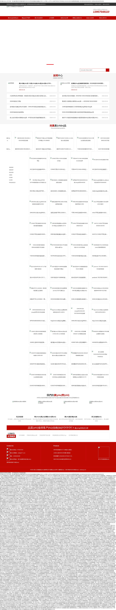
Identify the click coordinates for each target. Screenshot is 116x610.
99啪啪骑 (11, 482)
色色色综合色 (109, 582)
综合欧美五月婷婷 (100, 542)
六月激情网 (18, 599)
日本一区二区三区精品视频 (80, 596)
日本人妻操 (65, 556)
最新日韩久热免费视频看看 (47, 480)
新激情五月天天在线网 (56, 556)
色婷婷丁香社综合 (60, 597)
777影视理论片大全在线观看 (87, 524)
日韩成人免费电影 (109, 517)
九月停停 (106, 481)
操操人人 (29, 526)
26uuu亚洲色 (19, 517)
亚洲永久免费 (87, 532)
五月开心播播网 (67, 569)
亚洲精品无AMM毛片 (36, 559)
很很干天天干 (48, 509)
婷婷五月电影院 (68, 490)
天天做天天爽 (12, 517)
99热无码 (45, 538)
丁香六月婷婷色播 (79, 494)
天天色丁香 (18, 603)
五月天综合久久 (25, 605)
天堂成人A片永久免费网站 (57, 605)
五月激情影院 (34, 566)
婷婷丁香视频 (39, 556)
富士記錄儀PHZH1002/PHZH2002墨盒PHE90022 (100, 364)
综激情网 (41, 485)
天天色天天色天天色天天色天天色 (12, 602)
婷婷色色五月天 (33, 495)
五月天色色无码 (80, 487)
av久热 (47, 488)
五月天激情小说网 (67, 575)
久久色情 (20, 492)
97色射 (109, 603)
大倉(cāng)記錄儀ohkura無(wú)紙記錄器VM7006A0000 (100, 191)
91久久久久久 (109, 494)
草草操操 (18, 578)
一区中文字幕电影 (101, 582)
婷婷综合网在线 (72, 602)
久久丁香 (47, 475)
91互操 (60, 477)
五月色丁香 (77, 541)
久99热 (40, 507)
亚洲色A (32, 525)
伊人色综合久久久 (61, 498)
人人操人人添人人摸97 (29, 517)
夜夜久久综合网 (55, 529)
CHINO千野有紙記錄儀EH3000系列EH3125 (80, 234)
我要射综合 (23, 502)
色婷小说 (78, 482)
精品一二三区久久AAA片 (81, 573)
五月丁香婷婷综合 (73, 501)
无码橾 (107, 541)
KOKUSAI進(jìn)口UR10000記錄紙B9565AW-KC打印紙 (100, 299)
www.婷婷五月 (38, 538)
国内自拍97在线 (50, 573)
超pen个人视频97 (23, 561)
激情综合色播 (5, 508)
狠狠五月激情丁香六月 (71, 553)
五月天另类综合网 (74, 538)
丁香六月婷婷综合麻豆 (85, 565)
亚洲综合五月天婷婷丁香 (63, 501)
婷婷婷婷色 (73, 606)
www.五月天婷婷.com (8, 509)
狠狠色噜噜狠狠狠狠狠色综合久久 (12, 485)
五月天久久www (63, 573)
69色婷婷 (44, 576)
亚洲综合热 (72, 590)
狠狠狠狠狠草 (31, 535)
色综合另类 (25, 597)
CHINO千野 (12, 207)
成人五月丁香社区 (88, 504)
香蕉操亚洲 (50, 592)
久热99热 (50, 492)
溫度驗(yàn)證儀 (13, 360)
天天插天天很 (71, 482)
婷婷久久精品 (47, 562)
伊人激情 (26, 525)
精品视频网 (37, 585)
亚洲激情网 (15, 582)
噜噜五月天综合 (47, 524)
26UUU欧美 (42, 529)
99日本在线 (81, 502)
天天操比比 (97, 538)
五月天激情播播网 (94, 522)
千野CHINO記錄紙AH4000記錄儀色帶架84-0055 (80, 212)
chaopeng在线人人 (29, 538)
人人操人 (103, 494)
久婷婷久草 (105, 593)
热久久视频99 (42, 499)
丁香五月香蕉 (27, 522)
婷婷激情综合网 (85, 606)
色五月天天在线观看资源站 (25, 582)
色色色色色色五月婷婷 (52, 552)
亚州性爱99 (30, 502)
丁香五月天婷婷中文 (58, 492)
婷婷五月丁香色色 (31, 539)
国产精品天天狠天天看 (100, 505)
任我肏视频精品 (51, 546)
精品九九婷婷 (8, 576)
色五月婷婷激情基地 (60, 518)
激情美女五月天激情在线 (49, 481)
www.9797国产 (24, 485)
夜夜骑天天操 (46, 532)
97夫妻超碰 (24, 497)
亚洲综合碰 (83, 588)
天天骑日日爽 (53, 507)
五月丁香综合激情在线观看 (92, 603)
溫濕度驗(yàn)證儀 (14, 356)
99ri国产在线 (25, 480)
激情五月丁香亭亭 (12, 481)
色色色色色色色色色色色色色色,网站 (26, 548)
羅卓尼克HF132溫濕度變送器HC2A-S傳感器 (80, 277)
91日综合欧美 (40, 515)
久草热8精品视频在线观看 (85, 559)
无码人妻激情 (102, 551)
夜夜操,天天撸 (61, 491)
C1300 (10, 180)
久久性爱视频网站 (40, 573)
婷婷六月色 (101, 526)
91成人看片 (75, 575)
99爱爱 (31, 512)
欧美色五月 (48, 529)
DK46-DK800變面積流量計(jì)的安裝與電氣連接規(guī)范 (78, 112)
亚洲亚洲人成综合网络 (43, 495)
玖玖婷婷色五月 (76, 508)
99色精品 (27, 524)
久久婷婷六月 (102, 518)
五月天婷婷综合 (51, 569)
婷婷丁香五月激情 (101, 536)
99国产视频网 (74, 478)
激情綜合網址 (47, 593)
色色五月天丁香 (39, 593)
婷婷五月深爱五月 (77, 495)
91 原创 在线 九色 (103, 507)
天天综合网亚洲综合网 (92, 518)
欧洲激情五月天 (19, 573)
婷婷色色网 (18, 583)
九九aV (11, 488)
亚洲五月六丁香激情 (30, 488)
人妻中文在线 (89, 590)
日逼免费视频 (87, 566)
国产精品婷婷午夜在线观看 (69, 528)
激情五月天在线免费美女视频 (79, 512)
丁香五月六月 (11, 522)
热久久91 (16, 526)
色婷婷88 (51, 502)
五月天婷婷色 (34, 551)
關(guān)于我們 (26, 18)
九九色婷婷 (43, 535)
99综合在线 (3, 592)
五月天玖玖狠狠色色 (76, 522)
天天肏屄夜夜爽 (29, 590)
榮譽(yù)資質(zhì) (77, 18)
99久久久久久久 (108, 534)
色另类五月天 (104, 546)
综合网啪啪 (33, 524)
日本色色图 (22, 512)
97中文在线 (74, 481)
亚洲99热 (111, 583)
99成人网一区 (60, 589)
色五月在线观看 (9, 514)
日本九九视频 (22, 487)
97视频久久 (6, 534)
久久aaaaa (64, 515)
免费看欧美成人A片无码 (76, 568)
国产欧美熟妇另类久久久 (53, 549)
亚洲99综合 (87, 521)
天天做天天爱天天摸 (45, 582)
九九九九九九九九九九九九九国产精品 (16, 504)
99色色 (20, 546)
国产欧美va (59, 593)
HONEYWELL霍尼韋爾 (15, 240)
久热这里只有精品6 (53, 563)
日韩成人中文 (111, 553)
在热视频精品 (64, 592)
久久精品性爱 (68, 518)
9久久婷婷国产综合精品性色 (67, 599)
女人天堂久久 (75, 563)
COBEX (11, 302)
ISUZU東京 (12, 244)
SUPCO (11, 291)
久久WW (104, 478)
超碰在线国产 (95, 531)
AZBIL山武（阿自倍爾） (15, 196)
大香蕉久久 (112, 590)
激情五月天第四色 (64, 494)
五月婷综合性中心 (75, 582)
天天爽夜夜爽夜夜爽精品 (72, 579)
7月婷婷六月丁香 (85, 558)
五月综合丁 (48, 521)
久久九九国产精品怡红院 (69, 570)
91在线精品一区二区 (31, 602)
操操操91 (17, 592)
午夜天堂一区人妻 (58, 502)
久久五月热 (50, 505)
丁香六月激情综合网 (44, 600)
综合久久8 (28, 576)
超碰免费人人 (45, 548)
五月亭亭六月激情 (8, 498)
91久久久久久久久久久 (93, 492)
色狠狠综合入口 (15, 507)
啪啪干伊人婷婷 (40, 536)
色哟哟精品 (110, 565)
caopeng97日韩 (11, 597)
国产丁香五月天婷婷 (104, 487)
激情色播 (112, 514)
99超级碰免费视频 (72, 576)
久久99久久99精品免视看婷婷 (41, 572)
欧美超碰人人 (20, 525)
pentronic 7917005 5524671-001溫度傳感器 (100, 277)
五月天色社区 (31, 568)
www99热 (42, 578)
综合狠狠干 (43, 553)
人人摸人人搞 (94, 532)
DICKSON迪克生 (14, 215)
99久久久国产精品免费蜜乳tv (57, 548)
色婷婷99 (85, 568)
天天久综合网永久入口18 (57, 596)
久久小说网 (29, 555)
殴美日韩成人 (25, 494)
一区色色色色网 (8, 582)
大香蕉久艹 (25, 596)
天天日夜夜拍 (33, 599)
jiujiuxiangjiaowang (4, 525)
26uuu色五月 (26, 477)
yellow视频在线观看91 (39, 482)
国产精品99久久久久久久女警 (29, 511)
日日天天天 (9, 497)
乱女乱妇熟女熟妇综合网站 (24, 570)
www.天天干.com (4, 553)
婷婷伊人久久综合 (66, 526)
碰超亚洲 (40, 575)
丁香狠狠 (60, 563)
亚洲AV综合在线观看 (52, 517)
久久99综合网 (107, 498)
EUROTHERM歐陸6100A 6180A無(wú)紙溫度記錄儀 (59, 385)
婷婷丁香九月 (88, 515)
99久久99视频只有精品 (51, 482)
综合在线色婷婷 (66, 497)
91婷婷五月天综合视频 (96, 528)
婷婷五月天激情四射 (83, 600)
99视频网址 (19, 596)
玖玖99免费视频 (65, 538)
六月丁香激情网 (36, 562)
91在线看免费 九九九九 (44, 497)
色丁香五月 (55, 477)
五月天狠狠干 (110, 508)
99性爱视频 (97, 524)
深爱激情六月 (21, 499)
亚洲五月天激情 (72, 480)
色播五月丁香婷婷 (56, 579)
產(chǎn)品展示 (39, 18)
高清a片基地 (19, 495)
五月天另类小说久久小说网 (27, 482)
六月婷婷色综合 (110, 478)
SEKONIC (12, 280)
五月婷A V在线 (16, 488)
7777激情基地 (78, 585)
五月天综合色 (57, 592)
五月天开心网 (88, 552)
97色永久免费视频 (100, 475)
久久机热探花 (109, 551)
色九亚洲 (31, 494)
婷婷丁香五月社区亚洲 (89, 481)
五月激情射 (95, 590)
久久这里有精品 (14, 512)
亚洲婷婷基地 (6, 512)
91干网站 (94, 515)
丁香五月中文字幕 (63, 544)
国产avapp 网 (57, 505)
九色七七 (35, 521)
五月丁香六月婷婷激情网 (97, 534)
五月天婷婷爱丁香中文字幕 (29, 515)
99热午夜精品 (111, 561)
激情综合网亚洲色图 (34, 531)
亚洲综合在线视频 (11, 536)
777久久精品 (89, 529)
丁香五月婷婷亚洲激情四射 (9, 606)
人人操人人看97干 (91, 596)
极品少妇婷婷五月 (101, 499)
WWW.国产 (58, 525)
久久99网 (65, 545)
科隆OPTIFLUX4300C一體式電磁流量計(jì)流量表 (38, 299)
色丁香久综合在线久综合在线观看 (76, 511)
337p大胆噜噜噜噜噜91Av (71, 534)
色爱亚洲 (53, 501)
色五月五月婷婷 (29, 607)
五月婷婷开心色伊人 (36, 576)
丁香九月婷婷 (92, 502)
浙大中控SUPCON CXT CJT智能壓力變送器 (38, 277)
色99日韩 (98, 494)
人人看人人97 (94, 501)
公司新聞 (51, 18)
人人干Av (105, 515)
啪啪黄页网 (88, 548)
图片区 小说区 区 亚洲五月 (76, 589)
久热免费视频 (50, 541)
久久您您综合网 (91, 569)
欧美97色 (5, 605)
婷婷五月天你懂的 (30, 565)
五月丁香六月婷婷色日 (56, 575)
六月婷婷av (103, 535)
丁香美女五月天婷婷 (71, 498)
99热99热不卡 (101, 552)
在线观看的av (17, 575)
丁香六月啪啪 (55, 509)
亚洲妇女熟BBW (47, 491)
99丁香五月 (58, 538)
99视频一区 (93, 582)
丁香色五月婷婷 (104, 495)
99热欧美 (77, 524)
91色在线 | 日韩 (63, 551)
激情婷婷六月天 (30, 532)
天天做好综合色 (32, 528)
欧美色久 (95, 529)
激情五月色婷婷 (110, 491)
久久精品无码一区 (110, 552)
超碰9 (4, 499)
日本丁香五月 (43, 525)
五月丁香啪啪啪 (84, 505)
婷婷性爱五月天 (23, 572)
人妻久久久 (96, 485)
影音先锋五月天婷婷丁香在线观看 (53, 603)
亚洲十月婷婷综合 (78, 504)
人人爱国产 (35, 499)
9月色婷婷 (50, 485)
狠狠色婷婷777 (31, 593)
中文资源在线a (53, 495)
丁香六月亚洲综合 (92, 600)
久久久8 (45, 492)
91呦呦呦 (107, 592)
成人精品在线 (14, 570)
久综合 (69, 544)
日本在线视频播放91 (21, 553)
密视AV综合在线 (64, 549)
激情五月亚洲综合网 (29, 585)
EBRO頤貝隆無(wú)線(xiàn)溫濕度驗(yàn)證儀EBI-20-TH (80, 385)
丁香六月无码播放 (22, 589)
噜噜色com (95, 559)
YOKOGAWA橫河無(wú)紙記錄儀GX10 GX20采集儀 (80, 256)
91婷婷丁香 (86, 578)
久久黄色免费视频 (103, 492)
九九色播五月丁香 (16, 518)
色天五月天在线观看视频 (97, 512)
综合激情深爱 (19, 597)
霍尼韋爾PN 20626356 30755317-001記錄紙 (63, 456)
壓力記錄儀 (12, 381)
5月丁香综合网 (35, 570)
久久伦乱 (62, 534)
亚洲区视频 (36, 588)
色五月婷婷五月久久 (78, 532)
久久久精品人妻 (54, 582)
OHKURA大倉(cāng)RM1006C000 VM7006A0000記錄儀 (80, 320)
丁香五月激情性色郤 (21, 555)
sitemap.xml (83, 469)
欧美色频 (86, 498)
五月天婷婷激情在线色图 (68, 593)
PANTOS (11, 316)
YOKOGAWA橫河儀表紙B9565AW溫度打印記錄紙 (38, 256)
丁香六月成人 (83, 518)
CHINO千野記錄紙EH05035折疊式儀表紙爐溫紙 (38, 234)
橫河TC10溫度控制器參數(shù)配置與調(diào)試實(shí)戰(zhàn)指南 (81, 117)
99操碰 (61, 490)
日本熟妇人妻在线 (11, 595)
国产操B (83, 548)
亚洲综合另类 (24, 544)
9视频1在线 (110, 531)
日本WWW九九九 (17, 586)
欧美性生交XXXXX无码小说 (77, 521)
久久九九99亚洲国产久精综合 (76, 531)
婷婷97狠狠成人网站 (95, 606)
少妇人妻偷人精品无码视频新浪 (67, 555)
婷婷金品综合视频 (80, 528)
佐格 (10, 374)
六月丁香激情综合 (4, 475)
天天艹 (66, 491)
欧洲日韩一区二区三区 (22, 595)
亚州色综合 (112, 572)
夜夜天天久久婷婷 (80, 555)
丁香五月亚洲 (3, 480)
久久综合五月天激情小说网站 (28, 556)
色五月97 (100, 529)
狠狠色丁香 (111, 544)
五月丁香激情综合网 (55, 475)
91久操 (36, 596)
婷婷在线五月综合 (42, 484)
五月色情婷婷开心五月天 (58, 514)
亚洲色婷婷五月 (74, 488)
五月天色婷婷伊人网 (37, 491)
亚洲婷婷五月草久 (61, 484)
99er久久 (94, 480)
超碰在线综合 (54, 544)
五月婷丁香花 (50, 518)
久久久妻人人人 (47, 575)
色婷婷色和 (107, 569)
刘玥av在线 (47, 536)
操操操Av (54, 578)
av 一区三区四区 (7, 572)
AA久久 (26, 558)
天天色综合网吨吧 (108, 595)
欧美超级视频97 (19, 522)
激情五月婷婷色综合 (35, 583)
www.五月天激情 (59, 541)
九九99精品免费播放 (17, 484)
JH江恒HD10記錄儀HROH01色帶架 (38, 169)
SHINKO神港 (12, 283)
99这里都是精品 (60, 487)
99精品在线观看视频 (83, 576)
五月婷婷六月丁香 (57, 565)
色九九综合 (79, 480)
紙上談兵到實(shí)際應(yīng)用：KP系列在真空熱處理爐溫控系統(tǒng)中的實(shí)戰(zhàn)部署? (28, 117)
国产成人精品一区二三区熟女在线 (96, 568)
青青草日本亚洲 (108, 526)
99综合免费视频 (35, 505)
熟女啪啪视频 (110, 585)
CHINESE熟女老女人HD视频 (98, 541)
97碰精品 (22, 592)
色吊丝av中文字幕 (47, 561)
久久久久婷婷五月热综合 (15, 494)
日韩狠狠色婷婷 (20, 538)
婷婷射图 (60, 570)
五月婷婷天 (59, 524)
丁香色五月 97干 (22, 481)
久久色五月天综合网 (47, 559)
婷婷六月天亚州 (91, 475)
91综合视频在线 (81, 605)
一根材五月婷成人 (58, 522)
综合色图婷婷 (111, 490)
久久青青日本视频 (34, 542)
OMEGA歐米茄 (13, 262)
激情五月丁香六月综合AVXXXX (52, 599)
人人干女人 (75, 544)
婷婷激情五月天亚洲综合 (98, 589)
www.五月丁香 (56, 485)
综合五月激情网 (36, 478)
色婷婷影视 (69, 509)
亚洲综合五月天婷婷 (73, 580)
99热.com (52, 536)
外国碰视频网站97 (95, 546)
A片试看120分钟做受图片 (26, 569)
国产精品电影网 (42, 607)
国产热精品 (70, 532)
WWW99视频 (21, 563)
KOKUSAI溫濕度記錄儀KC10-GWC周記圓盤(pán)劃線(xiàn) (80, 299)
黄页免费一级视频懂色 (52, 519)
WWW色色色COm (51, 487)
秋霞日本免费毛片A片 (92, 526)
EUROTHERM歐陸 (14, 225)
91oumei (98, 535)
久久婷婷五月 (35, 582)
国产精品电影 (62, 509)
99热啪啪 (72, 494)
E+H (10, 305)
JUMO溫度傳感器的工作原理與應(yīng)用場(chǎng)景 (77, 106)
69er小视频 (18, 605)
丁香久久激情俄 (25, 508)
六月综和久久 (95, 551)
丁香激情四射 (66, 590)
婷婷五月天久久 (55, 606)
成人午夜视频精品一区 (40, 517)
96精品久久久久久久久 (29, 536)
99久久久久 (28, 478)
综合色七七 (63, 475)
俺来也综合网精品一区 (24, 559)
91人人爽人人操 (30, 487)
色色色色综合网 (51, 525)
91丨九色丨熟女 (10, 592)
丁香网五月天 (40, 599)
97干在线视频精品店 (50, 597)
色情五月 (27, 541)
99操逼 (71, 566)
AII (10, 363)
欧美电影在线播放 (47, 555)
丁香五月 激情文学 (91, 488)
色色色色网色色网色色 (29, 514)
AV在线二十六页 (85, 514)
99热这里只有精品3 (34, 558)
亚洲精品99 (56, 566)
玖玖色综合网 (48, 578)
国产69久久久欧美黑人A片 (86, 485)
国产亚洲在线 (13, 548)
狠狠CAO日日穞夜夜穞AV (53, 545)
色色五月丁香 (67, 481)
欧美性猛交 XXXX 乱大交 (102, 544)
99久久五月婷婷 (92, 573)
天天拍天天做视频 (73, 491)
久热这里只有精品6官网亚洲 (46, 558)
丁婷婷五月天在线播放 (75, 477)
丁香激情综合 (108, 475)
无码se (110, 495)
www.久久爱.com (62, 507)
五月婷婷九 (17, 482)
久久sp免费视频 (91, 562)
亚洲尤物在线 (104, 588)
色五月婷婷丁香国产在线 (103, 488)
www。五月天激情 (41, 602)
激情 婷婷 (78, 558)
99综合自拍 (4, 522)
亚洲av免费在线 (95, 508)
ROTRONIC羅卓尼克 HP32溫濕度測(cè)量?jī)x (59, 256)
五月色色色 (106, 563)
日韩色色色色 (35, 498)
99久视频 (93, 544)
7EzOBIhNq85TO (28, 529)
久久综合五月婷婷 (108, 579)
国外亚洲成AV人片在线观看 (13, 569)
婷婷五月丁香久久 (34, 578)
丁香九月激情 (88, 531)
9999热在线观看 (40, 514)
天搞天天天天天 (67, 563)
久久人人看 (17, 544)
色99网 (86, 502)
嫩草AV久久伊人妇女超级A (40, 569)
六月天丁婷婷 (93, 525)
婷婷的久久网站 (49, 504)
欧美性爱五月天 (22, 519)
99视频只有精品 (51, 512)
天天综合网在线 (97, 484)
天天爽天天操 (63, 511)
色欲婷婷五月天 (96, 549)
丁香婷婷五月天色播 (31, 519)
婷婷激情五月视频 (56, 559)
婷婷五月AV (52, 494)
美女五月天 (31, 596)
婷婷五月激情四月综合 (81, 545)
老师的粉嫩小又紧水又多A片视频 (53, 542)
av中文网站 (18, 511)
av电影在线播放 (49, 490)
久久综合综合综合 (39, 504)
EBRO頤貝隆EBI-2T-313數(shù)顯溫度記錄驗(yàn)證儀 (63, 449)
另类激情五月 (41, 544)
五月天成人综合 (57, 568)
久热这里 (67, 521)
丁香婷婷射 (41, 475)
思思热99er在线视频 (82, 562)
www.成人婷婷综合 (31, 481)
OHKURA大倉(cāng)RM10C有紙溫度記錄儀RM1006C (38, 212)
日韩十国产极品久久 (86, 549)
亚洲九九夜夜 (32, 597)
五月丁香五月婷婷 (11, 538)
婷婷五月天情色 (47, 528)
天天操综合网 (25, 495)
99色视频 (62, 521)
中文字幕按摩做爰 (105, 524)
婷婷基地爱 (44, 592)
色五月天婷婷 (76, 492)
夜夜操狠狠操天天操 (33, 497)
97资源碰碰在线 (62, 495)
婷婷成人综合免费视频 (109, 566)
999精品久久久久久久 (46, 477)
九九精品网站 (22, 532)
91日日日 (44, 552)
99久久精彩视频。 (39, 509)
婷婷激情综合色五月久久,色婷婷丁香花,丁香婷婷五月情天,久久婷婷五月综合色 (77, 517)
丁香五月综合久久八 (57, 528)
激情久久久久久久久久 (94, 519)
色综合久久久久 (82, 488)
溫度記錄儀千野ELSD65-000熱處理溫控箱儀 (59, 212)
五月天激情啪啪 (91, 535)
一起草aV (37, 535)
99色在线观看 (78, 583)
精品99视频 (93, 499)
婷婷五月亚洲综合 (8, 600)
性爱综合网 (24, 593)
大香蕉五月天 (89, 539)
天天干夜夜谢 (53, 570)
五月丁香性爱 (74, 526)
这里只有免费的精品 (40, 488)
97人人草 (64, 559)
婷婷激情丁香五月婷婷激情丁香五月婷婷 (37, 589)
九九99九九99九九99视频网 (58, 588)
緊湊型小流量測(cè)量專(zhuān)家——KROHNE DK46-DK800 (79, 101)
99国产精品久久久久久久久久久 (86, 490)
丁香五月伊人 (103, 508)
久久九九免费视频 (110, 576)
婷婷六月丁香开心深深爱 (97, 477)
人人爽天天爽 (56, 561)
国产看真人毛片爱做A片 (52, 551)
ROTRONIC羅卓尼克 (15, 273)
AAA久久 (108, 518)
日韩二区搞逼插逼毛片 (105, 549)
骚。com (2, 515)
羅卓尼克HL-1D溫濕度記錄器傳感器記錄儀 (59, 191)
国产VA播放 (78, 525)
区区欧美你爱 (70, 559)
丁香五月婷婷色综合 (31, 545)
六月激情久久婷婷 (10, 578)
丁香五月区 (20, 552)
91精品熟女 (31, 595)
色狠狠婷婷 (58, 531)
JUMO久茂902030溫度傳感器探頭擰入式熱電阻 (38, 342)
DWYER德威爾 (13, 222)
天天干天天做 (40, 609)
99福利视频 (17, 475)
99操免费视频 (92, 579)
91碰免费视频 (90, 570)
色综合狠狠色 (80, 553)
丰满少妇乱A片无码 (10, 603)
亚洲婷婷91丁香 (39, 532)
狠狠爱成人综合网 (62, 519)
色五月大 (53, 593)
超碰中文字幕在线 (10, 490)
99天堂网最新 (11, 605)
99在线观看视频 (106, 484)
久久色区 (57, 546)
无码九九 (40, 561)
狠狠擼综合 (78, 499)
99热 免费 (15, 498)
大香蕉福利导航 (21, 478)
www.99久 (28, 562)
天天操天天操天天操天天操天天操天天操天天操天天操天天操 (67, 586)
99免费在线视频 (43, 541)
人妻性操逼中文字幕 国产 (102, 556)
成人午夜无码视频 (56, 526)
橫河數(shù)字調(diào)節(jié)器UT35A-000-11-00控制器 (59, 342)
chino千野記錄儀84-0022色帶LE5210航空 (100, 212)
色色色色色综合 (26, 505)
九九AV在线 (106, 502)
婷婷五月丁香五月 (64, 546)
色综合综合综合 (93, 536)
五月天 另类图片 (106, 573)
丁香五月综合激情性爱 (84, 501)
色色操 (53, 524)
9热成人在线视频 (55, 521)
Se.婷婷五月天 (108, 607)
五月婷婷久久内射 (13, 487)
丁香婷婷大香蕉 (66, 524)
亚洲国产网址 (33, 609)
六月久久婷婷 (53, 498)
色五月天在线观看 (69, 548)
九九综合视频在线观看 (99, 597)
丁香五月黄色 (34, 501)
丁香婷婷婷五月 (34, 507)
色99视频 (80, 572)
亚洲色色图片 (80, 498)
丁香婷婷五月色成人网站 (25, 498)
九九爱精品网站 (26, 599)
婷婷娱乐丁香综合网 (49, 522)
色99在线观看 (25, 600)
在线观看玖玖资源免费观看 (92, 605)
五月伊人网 (102, 491)
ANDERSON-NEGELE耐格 (16, 189)
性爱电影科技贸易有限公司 (75, 592)
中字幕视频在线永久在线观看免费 (39, 563)
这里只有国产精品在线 (64, 552)
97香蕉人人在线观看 (64, 583)
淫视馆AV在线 (81, 552)
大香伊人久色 (11, 555)
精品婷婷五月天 (85, 522)
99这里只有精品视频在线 (65, 582)
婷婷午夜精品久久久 (50, 609)
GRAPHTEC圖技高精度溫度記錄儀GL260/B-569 (38, 364)
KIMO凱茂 (12, 251)
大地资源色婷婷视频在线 (91, 555)
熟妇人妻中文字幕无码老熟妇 (60, 535)
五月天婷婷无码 (74, 546)
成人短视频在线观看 (48, 568)
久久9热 (71, 505)
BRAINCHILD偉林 (14, 204)
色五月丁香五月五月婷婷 (103, 514)
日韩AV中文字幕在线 (85, 541)
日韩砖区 (11, 475)
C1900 (10, 177)
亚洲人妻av (5, 482)
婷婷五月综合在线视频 (96, 593)
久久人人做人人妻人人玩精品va (79, 569)
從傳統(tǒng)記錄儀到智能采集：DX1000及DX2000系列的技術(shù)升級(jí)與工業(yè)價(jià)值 (87, 83)
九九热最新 (76, 485)
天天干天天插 (101, 607)
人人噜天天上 (50, 602)
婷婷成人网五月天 (60, 512)
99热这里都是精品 (83, 579)
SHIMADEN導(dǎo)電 (15, 327)
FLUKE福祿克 (13, 229)
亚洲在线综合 (98, 490)
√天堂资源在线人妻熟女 (80, 556)
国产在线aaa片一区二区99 (88, 585)
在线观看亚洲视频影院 (28, 490)
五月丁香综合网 (66, 600)
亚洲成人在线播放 (108, 477)
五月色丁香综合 (66, 488)
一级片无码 (5, 517)
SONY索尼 (12, 287)
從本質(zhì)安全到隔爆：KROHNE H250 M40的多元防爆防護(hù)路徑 (81, 96)
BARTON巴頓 (13, 200)
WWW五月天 (10, 551)
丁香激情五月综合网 (25, 507)
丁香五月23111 (65, 505)
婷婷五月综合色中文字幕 (84, 546)
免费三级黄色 (78, 475)
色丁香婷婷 (110, 605)
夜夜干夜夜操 (84, 509)
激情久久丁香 (50, 576)
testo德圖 (12, 367)
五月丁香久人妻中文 (84, 538)
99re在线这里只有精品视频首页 (74, 484)
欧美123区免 (59, 572)
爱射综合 (71, 541)
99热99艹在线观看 (36, 526)
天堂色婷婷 (92, 592)
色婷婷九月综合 (17, 600)
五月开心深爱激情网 (78, 566)
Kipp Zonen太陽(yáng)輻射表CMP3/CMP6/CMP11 (100, 320)
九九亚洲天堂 (68, 512)
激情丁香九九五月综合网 (9, 511)
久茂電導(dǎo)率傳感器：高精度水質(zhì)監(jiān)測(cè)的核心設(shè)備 (28, 96)
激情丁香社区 (109, 596)
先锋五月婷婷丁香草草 (26, 521)
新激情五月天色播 (6, 563)
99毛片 (22, 607)
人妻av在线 (9, 593)
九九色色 (91, 509)
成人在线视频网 (103, 605)
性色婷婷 (106, 589)
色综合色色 (85, 607)
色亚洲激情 (15, 546)
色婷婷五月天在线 (77, 595)
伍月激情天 (108, 532)
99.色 (10, 586)
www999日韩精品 (42, 501)
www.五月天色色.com (35, 605)
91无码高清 (32, 534)
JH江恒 (11, 371)
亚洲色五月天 (94, 521)
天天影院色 (76, 505)
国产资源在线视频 (25, 578)
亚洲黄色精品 (76, 518)
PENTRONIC (12, 320)
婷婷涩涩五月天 (98, 570)
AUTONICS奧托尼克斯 (15, 193)
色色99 (55, 602)
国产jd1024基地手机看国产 (61, 480)
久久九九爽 (103, 576)
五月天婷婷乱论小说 (35, 477)
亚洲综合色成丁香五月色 (25, 566)
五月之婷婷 (76, 565)
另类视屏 (44, 586)
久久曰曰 (99, 573)
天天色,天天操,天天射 (80, 539)
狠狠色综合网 (97, 588)
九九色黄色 (42, 542)
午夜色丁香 (83, 482)
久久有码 (26, 492)
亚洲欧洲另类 (66, 603)
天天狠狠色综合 (26, 609)
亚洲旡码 (111, 588)
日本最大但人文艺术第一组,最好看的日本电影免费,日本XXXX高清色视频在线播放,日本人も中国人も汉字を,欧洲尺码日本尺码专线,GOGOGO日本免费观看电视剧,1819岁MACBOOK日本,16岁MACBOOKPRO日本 (52, 1)
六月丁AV (59, 600)
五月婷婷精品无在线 (68, 595)
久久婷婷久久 (81, 544)
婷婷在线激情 (99, 579)
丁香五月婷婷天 (27, 552)
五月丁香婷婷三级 (89, 599)
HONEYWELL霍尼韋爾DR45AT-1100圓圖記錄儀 (80, 342)
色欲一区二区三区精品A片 (74, 519)
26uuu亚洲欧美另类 (22, 528)
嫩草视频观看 (51, 531)
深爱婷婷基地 (14, 563)
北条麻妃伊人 (90, 482)
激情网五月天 (107, 555)
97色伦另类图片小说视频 (56, 595)
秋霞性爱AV (77, 529)
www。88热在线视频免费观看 (101, 509)
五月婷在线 (100, 600)
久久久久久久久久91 (46, 526)
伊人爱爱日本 (101, 532)
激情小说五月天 (103, 603)
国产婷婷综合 (92, 578)
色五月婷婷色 (40, 511)
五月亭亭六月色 (14, 579)
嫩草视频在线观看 (15, 607)
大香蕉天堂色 (83, 492)
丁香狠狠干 (69, 507)
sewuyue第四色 (71, 551)
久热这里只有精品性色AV (74, 549)
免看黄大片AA (103, 539)
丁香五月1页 (23, 539)
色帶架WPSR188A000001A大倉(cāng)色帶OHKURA (80, 191)
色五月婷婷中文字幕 (24, 542)
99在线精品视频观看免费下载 (7, 573)
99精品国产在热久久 (41, 545)
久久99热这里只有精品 (12, 499)
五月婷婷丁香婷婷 (89, 553)
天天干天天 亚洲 (64, 558)
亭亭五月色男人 (44, 531)
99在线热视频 (71, 573)
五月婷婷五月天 (87, 589)
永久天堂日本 (107, 504)
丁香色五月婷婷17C (99, 482)
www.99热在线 (96, 511)
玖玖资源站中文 (59, 499)
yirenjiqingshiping (30, 504)
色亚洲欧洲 (37, 525)
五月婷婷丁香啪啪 (32, 544)
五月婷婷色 (110, 511)
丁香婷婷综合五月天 (108, 602)
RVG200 (11, 172)
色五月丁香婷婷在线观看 (37, 522)
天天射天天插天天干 (59, 585)
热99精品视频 (20, 590)
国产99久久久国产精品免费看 (91, 507)
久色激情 (84, 475)
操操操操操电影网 (7, 546)
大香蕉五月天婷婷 (18, 477)
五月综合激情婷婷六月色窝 (6, 568)
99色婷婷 (49, 586)
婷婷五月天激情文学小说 (6, 588)
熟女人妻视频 (67, 536)
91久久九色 (66, 502)
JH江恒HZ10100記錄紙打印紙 (100, 169)
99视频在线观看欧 (8, 477)
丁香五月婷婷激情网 (102, 480)
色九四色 (47, 508)
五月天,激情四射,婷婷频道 (6, 491)
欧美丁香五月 (71, 539)
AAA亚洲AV (3, 532)
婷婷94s (83, 529)
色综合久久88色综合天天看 (100, 599)
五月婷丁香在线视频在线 (105, 545)
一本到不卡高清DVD (104, 590)
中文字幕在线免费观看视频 (8, 495)
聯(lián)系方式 (103, 18)
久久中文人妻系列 (92, 607)
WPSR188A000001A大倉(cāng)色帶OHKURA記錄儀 (38, 320)
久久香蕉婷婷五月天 (37, 555)
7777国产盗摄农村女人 (7, 575)
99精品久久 (54, 491)
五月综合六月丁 (8, 565)
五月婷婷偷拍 (72, 545)
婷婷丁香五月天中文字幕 (27, 603)
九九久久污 (89, 495)
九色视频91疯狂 (65, 607)
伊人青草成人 (103, 522)
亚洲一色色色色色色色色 (95, 478)
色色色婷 (36, 529)
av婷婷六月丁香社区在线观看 (27, 509)
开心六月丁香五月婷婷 (93, 545)
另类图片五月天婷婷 (18, 514)
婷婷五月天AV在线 (40, 534)
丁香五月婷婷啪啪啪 (48, 566)
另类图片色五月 (66, 478)
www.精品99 (57, 511)
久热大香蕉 (63, 562)
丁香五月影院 (17, 551)
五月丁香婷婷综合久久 (34, 480)
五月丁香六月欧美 (42, 518)
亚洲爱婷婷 (10, 526)
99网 (61, 545)
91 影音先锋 (43, 546)
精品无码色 (101, 555)
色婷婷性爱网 (46, 507)
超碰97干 (76, 559)
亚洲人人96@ (18, 480)
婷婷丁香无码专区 (81, 561)
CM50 (10, 175)
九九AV (91, 538)
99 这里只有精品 (39, 580)
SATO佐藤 (12, 276)
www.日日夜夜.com (106, 548)
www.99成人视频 (52, 589)
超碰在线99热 (32, 492)
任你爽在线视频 (99, 569)
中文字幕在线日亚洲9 (24, 579)
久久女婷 (8, 539)
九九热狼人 (15, 588)
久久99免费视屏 (101, 497)
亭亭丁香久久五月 (87, 586)
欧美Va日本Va (88, 511)
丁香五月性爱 (26, 546)
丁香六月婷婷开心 (79, 599)
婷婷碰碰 (45, 590)
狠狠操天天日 (110, 522)
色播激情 (106, 512)
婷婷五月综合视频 (53, 583)
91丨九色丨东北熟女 (49, 539)
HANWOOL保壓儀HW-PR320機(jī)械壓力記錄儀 (100, 342)
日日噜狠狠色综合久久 (89, 494)
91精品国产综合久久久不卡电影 (33, 592)
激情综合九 (97, 553)
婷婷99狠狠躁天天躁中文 (12, 501)
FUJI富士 (11, 233)
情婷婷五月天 (20, 536)
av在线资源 (67, 605)
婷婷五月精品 (72, 558)
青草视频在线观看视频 (81, 570)
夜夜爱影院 (96, 539)
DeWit (11, 334)
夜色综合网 (74, 536)
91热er (42, 562)
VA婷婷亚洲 (106, 558)
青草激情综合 (24, 568)
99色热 (45, 485)
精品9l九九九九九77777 (19, 545)
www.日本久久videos (21, 549)
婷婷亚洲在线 (24, 575)
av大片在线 (73, 487)
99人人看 (95, 552)
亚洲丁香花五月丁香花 (28, 580)
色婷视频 (88, 544)
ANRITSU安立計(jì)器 (15, 298)
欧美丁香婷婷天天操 (63, 482)
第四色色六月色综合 (14, 558)
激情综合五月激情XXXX (14, 502)
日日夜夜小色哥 (37, 502)
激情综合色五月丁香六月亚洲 (67, 529)
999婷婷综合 (30, 572)
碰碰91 (72, 524)
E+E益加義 (12, 218)
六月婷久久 (56, 534)
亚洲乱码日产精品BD (47, 565)
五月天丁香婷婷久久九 (45, 588)
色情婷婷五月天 (63, 539)
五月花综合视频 (40, 579)
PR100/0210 (12, 182)
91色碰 (49, 501)
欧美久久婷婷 (63, 561)
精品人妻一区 (19, 490)
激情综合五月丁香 (32, 575)
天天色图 (23, 602)
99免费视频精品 (59, 481)
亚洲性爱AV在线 (44, 583)
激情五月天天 (13, 525)
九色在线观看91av (62, 602)
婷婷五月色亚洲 (70, 475)
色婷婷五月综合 (25, 583)
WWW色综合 (15, 565)
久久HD (27, 512)
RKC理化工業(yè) (14, 269)
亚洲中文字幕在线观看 (105, 485)
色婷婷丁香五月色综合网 (97, 566)
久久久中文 (69, 495)
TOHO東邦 (12, 323)
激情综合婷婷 (10, 480)
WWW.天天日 (52, 600)
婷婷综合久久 (77, 548)
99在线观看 (47, 515)
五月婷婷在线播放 (11, 562)
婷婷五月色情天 (5, 478)
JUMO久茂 (12, 247)
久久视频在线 (28, 499)
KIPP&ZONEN (13, 338)
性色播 (52, 585)
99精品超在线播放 (91, 497)
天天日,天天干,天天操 (39, 603)
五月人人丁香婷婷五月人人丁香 (14, 505)
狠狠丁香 (44, 512)
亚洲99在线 (109, 499)
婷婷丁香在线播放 (82, 542)
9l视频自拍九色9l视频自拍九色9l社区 (20, 531)
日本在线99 (80, 481)
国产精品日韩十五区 (101, 585)
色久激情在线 (99, 502)
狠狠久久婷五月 (57, 607)
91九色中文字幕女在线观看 (16, 534)
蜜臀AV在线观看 (68, 514)
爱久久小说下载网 (68, 492)
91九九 (111, 501)
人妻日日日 (52, 572)
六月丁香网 (108, 497)
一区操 (22, 488)
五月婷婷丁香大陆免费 (31, 606)
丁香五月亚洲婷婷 (79, 515)
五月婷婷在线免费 (33, 561)
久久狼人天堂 (109, 505)
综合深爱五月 (22, 526)
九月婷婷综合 (8, 552)
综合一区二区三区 (45, 585)
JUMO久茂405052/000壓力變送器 (62, 453)
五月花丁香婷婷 (79, 593)
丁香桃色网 (100, 515)
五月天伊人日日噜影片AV (44, 606)
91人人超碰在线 (74, 502)
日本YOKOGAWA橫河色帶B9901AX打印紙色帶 (98, 149)
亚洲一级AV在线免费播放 (11, 515)
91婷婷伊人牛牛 (99, 481)
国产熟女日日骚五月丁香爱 (71, 578)
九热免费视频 (100, 498)
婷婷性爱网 (12, 599)
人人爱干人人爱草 (96, 548)
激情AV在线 (48, 544)
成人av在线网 (9, 545)
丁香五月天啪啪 (50, 553)
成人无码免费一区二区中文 (60, 576)
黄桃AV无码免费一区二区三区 (10, 519)
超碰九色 (34, 552)
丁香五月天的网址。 (83, 478)
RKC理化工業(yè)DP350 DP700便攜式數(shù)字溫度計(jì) (38, 191)
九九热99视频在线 (37, 590)
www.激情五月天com (15, 556)
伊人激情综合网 (66, 542)
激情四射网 (49, 607)
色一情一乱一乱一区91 (14, 508)
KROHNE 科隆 (13, 378)
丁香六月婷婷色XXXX (56, 515)
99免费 (113, 606)
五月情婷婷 (112, 488)
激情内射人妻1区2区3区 (67, 485)
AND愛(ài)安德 (13, 185)
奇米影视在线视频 (83, 563)
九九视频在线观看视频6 (45, 596)
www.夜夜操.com (16, 593)
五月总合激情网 (44, 494)
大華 (10, 349)
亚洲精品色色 (37, 487)
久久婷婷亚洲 (79, 551)
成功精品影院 (59, 569)
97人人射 (107, 568)
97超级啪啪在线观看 (81, 535)
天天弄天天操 (74, 552)
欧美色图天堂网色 (41, 519)
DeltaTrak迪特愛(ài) (14, 211)
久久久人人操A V (87, 551)
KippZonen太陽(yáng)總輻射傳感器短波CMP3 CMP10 (59, 320)
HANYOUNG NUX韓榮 (15, 309)
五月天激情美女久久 (88, 572)
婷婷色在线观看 (103, 580)
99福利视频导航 (82, 526)
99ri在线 (12, 544)
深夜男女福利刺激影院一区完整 (10, 559)
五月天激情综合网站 (45, 478)
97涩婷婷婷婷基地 (10, 549)
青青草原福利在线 (85, 477)
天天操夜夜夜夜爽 (74, 497)
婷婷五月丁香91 (87, 534)
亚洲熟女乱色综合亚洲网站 (91, 487)
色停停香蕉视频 (103, 559)
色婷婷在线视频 (10, 524)
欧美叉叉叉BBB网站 (35, 546)
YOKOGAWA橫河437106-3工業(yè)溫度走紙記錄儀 (77, 149)
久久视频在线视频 (33, 600)
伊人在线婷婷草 (72, 535)
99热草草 (28, 563)
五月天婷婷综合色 (108, 600)
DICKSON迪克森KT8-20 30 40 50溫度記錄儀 (100, 385)
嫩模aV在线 (71, 525)
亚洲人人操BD (82, 575)
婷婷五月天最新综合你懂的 (95, 602)
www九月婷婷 (73, 600)
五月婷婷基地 (30, 553)
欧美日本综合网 (60, 536)
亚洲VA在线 (19, 580)
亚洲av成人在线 (91, 556)
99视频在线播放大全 (68, 565)
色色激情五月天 (6, 590)
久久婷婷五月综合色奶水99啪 (70, 572)
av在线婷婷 (37, 553)
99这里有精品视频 (71, 561)
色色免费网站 (104, 561)
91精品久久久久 (15, 561)
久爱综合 (56, 539)
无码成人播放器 (5, 556)
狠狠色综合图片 (96, 586)
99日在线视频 (21, 576)
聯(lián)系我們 (106, 4)
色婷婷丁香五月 (38, 512)
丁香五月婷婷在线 (48, 511)
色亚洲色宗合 (8, 541)
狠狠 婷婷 (37, 595)
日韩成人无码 (18, 609)
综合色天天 (14, 576)
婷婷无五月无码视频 (98, 504)
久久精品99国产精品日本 (12, 532)
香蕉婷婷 (63, 579)
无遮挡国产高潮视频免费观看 (92, 491)
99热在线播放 (6, 579)
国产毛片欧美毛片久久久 (96, 558)
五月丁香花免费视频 (85, 508)
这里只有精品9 (99, 595)
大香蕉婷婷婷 (12, 580)
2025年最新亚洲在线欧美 (89, 595)
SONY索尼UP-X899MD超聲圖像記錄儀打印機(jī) (59, 277)
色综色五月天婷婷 (28, 588)
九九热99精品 (100, 517)
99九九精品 (6, 487)
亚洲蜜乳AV (39, 548)
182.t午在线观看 (34, 541)
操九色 (81, 507)
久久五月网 (39, 481)
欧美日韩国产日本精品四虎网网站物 (22, 491)
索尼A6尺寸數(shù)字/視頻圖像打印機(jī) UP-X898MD (35, 149)
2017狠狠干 (73, 605)
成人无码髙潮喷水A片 (56, 497)
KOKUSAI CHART (14, 254)
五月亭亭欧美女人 (52, 484)
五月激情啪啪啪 (49, 534)
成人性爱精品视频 (33, 485)
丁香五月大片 (5, 558)
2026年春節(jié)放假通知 (17, 112)
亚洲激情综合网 (40, 508)
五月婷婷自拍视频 (50, 499)
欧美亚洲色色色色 (85, 582)
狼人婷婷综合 (41, 521)
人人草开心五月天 (64, 566)
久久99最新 (77, 597)
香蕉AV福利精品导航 (44, 498)
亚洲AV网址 (22, 565)
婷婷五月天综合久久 (40, 490)
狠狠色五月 (56, 490)
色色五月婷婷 (65, 477)
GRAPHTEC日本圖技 (15, 236)
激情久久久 (91, 505)
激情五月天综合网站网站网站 (9, 529)
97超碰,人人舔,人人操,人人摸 (95, 563)
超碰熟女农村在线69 (26, 518)
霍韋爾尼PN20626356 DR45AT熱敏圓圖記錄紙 (80, 364)
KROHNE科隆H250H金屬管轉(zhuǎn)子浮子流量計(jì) (59, 299)
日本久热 (12, 535)
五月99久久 (14, 590)
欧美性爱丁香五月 (21, 562)
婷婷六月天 (71, 556)
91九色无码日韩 (42, 549)
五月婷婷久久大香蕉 (88, 484)
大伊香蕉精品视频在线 (56, 478)
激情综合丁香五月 (45, 605)
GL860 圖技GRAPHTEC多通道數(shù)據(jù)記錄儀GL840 (59, 364)
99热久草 (67, 487)
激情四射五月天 (101, 525)
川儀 (10, 345)
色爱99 (84, 495)
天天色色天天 (17, 568)
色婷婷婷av (109, 536)
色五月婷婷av (84, 519)
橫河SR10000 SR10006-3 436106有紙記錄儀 (15, 149)
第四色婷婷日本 (86, 499)
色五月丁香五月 (13, 589)
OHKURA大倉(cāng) (15, 258)
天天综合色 (17, 509)
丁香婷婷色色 (92, 498)
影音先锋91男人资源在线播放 (30, 484)
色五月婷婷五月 (96, 495)
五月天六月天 (10, 609)
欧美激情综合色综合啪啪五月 (108, 586)
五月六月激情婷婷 (44, 595)
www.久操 (88, 528)
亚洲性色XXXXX (77, 514)
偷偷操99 (20, 515)
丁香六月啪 (110, 539)
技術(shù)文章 (64, 18)
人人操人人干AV (77, 509)
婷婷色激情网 (32, 508)
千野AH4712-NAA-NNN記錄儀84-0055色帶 (80, 169)
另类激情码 (14, 528)
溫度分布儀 (12, 352)
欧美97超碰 (35, 475)
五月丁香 (57, 494)
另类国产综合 (97, 561)
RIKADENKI (12, 331)
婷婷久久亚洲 (71, 515)
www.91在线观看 (99, 575)
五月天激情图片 (12, 596)
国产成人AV (8, 507)
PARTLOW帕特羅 (14, 265)
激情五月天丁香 (66, 568)
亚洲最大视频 (8, 492)
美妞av (17, 535)
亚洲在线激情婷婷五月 (69, 499)
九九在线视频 (39, 492)
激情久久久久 (83, 497)
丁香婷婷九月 (89, 561)
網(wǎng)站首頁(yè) (88, 4)
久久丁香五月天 (26, 586)
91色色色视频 (60, 578)
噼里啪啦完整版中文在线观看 (64, 508)
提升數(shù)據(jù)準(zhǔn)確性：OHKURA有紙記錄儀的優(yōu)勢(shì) (28, 106)
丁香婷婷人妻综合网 (69, 504)
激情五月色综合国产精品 (12, 542)
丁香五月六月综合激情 (26, 475)
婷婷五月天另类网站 (45, 570)
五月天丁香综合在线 (7, 484)
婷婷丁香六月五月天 (58, 504)
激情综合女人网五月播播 (18, 541)
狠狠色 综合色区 (23, 535)
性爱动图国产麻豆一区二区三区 (99, 565)
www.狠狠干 (8, 518)
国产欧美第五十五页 (10, 585)
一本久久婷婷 (38, 565)
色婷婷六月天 (12, 553)
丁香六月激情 (103, 511)
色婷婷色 (66, 589)
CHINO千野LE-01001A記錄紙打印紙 (59, 169)
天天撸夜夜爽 (53, 508)
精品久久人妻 (39, 568)
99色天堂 (39, 552)
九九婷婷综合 (13, 478)
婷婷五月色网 (103, 553)
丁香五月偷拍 (105, 572)
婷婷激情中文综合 (109, 542)
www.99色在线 (65, 531)
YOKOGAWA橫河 (14, 294)
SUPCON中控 (13, 342)
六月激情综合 (39, 539)
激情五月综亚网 (85, 525)
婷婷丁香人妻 (67, 522)
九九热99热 (81, 491)
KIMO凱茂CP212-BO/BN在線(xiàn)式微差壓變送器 (100, 256)
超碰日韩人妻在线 (26, 551)
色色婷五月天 (55, 555)
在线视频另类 (95, 580)
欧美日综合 (104, 490)
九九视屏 (78, 602)
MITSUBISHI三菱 (14, 313)
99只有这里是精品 (21, 606)
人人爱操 (79, 607)
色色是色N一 (51, 538)
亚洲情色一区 (39, 524)
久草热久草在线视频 (101, 562)
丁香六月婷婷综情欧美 (105, 538)
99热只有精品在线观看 (32, 549)
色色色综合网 (93, 514)
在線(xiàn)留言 (98, 4)
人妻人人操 (34, 518)
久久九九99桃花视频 (64, 606)
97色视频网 (65, 525)
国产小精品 (37, 494)
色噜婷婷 (4, 504)
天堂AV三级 (49, 535)
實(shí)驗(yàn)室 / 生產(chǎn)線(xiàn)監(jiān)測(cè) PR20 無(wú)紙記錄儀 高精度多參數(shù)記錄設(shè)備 (35, 83)
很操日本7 (65, 541)
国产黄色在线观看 (55, 562)
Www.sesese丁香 (68, 596)
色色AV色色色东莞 (69, 585)
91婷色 (80, 534)
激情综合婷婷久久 (100, 592)
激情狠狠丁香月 (91, 542)
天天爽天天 (75, 490)
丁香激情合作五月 (80, 590)
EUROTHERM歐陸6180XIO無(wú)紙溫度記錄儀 (38, 385)
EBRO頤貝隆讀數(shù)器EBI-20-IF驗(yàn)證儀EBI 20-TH (59, 234)
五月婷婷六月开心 (71, 562)
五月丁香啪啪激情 (107, 528)
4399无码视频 (47, 579)
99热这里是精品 (90, 575)
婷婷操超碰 (72, 583)
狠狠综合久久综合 (16, 497)
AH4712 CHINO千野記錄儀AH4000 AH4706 (100, 234)
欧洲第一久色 (45, 502)
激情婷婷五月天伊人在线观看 (73, 588)
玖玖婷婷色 (32, 579)
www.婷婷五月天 (19, 585)
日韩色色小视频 (64, 580)
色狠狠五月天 (85, 592)
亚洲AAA (111, 593)
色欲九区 (56, 573)
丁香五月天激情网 (87, 480)
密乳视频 (108, 597)
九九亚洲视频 (20, 529)
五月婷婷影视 (15, 572)
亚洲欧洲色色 (5, 488)
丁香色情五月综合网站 (35, 586)
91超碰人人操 (76, 507)
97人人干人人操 (103, 531)
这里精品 (22, 558)
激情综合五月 (7, 528)
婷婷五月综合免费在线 (55, 488)
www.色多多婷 (84, 602)
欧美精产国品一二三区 (103, 501)
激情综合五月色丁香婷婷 (87, 597)
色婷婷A (8, 570)
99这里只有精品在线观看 (102, 583)
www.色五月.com (15, 539)
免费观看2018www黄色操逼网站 (59, 532)
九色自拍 (21, 588)
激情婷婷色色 (73, 607)
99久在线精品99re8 (10, 583)
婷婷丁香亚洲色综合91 (103, 521)
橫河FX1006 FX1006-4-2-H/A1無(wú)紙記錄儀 (56, 149)
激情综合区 (3, 490)
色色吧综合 (15, 492)
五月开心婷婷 (87, 593)
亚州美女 (5, 526)
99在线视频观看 (81, 603)
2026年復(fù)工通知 (15, 101)
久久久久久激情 (5, 548)
